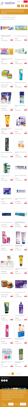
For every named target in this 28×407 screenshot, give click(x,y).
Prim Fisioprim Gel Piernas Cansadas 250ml (19, 362)
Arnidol (16, 131)
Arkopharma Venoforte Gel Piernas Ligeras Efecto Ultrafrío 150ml (20, 223)
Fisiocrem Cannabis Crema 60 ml (7, 222)
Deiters (16, 61)
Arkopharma (17, 224)
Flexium (16, 178)
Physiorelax (3, 248)
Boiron (16, 38)
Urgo (2, 61)
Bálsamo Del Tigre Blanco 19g (6, 82)
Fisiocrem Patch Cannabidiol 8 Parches (6, 199)
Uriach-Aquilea (3, 224)
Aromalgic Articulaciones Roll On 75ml (21, 152)
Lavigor (2, 178)
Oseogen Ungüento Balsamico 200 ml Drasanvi (6, 129)
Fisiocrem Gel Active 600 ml (20, 315)
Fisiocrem (3, 201)
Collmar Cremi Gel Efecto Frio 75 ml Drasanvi (21, 269)
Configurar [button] (23, 404)
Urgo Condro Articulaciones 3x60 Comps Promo (7, 59)
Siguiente (19, 373)
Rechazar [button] (17, 404)
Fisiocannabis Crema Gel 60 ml (20, 59)
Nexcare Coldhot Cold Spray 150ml (20, 106)
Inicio (2, 15)
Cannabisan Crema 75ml (5, 175)
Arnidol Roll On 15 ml (19, 129)
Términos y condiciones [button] (6, 399)
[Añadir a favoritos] (12, 38)
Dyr (15, 85)
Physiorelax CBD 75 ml (5, 315)
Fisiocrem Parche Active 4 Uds (20, 292)
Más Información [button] (4, 404)
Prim (2, 38)
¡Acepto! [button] (11, 404)
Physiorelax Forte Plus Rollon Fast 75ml (7, 245)
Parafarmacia (7, 15)
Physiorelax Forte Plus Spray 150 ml (6, 339)
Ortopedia (13, 15)
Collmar (16, 271)
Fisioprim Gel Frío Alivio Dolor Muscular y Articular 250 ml (6, 36)
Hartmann (17, 341)
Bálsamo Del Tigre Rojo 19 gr (6, 292)
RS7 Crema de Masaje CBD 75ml (6, 152)
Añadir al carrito (7, 42)
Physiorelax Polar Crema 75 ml (20, 82)
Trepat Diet (17, 248)
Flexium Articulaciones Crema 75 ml (21, 176)
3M (15, 108)
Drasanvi (2, 131)
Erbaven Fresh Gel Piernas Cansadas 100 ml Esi (19, 245)
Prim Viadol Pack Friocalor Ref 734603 (6, 362)
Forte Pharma (17, 201)
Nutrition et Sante (4, 85)
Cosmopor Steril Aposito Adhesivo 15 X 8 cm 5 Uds (19, 339)
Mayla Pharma (3, 108)
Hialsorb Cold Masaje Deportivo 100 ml (20, 199)
